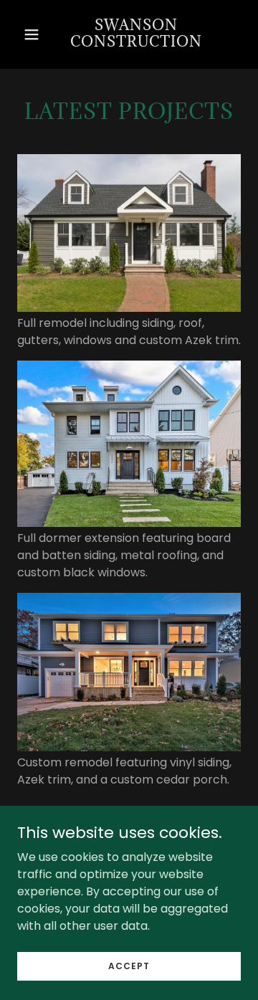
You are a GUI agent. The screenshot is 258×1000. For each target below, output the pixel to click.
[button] (31, 34)
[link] (136, 34)
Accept (129, 965)
